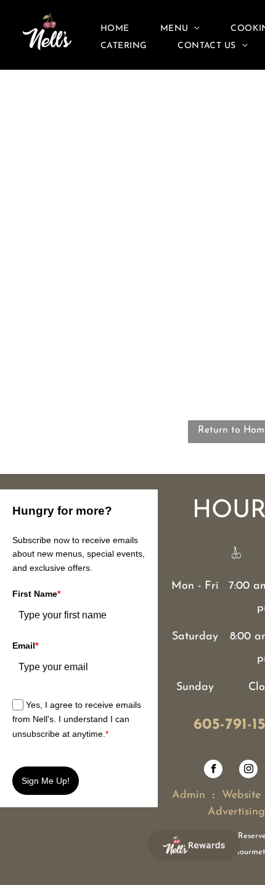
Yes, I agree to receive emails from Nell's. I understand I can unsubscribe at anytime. (76, 719)
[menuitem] (115, 29)
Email (25, 645)
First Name (36, 594)
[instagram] (248, 770)
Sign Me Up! (46, 781)
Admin (188, 795)
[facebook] (213, 770)
